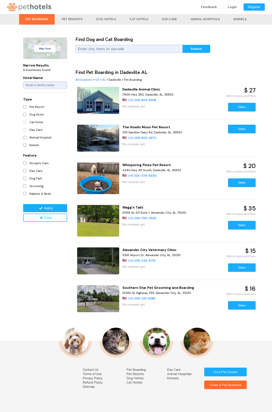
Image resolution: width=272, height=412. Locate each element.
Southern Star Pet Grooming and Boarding (158, 287)
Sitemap (89, 387)
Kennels (239, 19)
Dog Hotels (106, 19)
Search (196, 49)
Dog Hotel (37, 114)
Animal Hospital (40, 137)
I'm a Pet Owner (226, 372)
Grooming (37, 186)
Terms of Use (92, 374)
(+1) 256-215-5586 (141, 298)
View (242, 107)
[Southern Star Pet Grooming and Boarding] (98, 298)
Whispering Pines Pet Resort (146, 165)
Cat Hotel (36, 122)
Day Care (169, 19)
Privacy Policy (93, 378)
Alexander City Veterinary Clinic (149, 250)
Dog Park (36, 178)
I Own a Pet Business (225, 385)
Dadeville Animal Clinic (141, 89)
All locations (83, 80)
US (97, 80)
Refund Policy (93, 382)
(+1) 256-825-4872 (142, 138)
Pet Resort (37, 107)
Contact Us (90, 370)
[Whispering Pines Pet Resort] (98, 178)
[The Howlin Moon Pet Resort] (98, 138)
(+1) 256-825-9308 (142, 100)
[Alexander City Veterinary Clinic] (98, 260)
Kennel (34, 145)
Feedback (209, 7)
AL (104, 80)
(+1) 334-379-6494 (142, 176)
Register (254, 7)
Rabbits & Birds (40, 194)
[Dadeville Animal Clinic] (98, 100)
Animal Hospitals (205, 19)
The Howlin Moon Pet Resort (146, 127)
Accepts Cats (39, 163)
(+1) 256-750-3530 (142, 218)
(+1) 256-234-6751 (142, 260)
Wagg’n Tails (132, 207)
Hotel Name (33, 78)
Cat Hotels (139, 19)
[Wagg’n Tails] (98, 221)
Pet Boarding (37, 19)
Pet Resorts (72, 19)
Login (232, 7)
